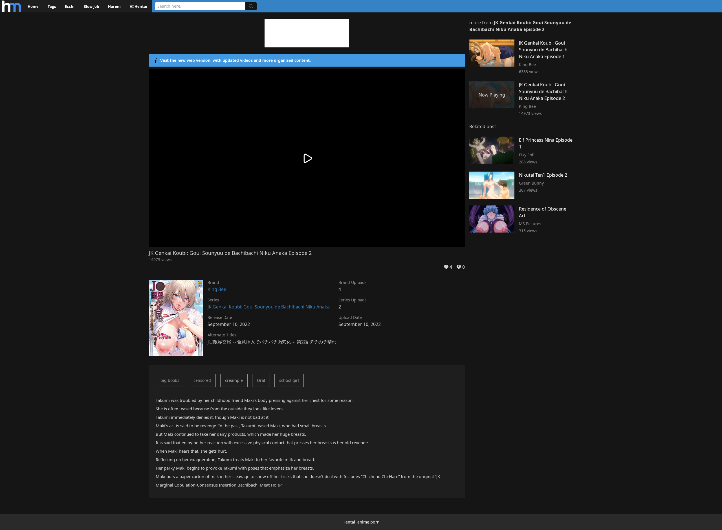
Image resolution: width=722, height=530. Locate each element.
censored (202, 380)
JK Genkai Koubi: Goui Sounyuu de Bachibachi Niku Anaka (269, 307)
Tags (52, 6)
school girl (289, 380)
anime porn (368, 522)
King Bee (217, 289)
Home (33, 6)
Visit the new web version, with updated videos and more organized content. (235, 60)
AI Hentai (138, 6)
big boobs (169, 380)
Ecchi (69, 6)
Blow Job (91, 6)
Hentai (348, 522)
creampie (234, 380)
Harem (114, 6)
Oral (261, 380)
